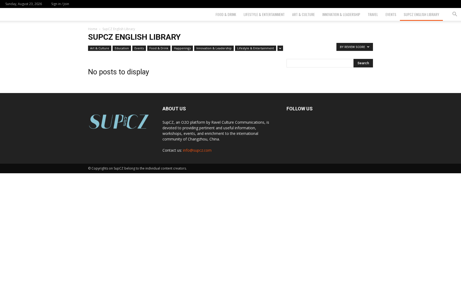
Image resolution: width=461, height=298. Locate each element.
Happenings (182, 48)
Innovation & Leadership (341, 14)
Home (92, 29)
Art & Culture (303, 14)
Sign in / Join (60, 4)
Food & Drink (226, 14)
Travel (373, 14)
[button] (454, 14)
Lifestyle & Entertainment (264, 14)
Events (391, 14)
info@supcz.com (197, 150)
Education (122, 48)
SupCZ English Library (421, 14)
